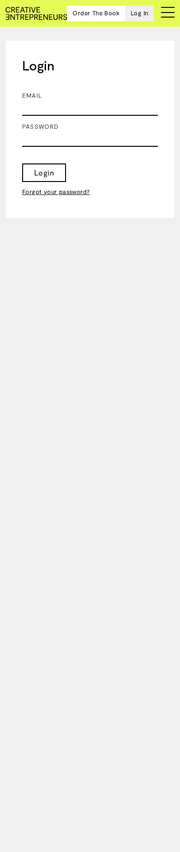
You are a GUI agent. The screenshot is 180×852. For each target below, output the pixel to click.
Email (32, 95)
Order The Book (96, 13)
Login (44, 172)
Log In (139, 13)
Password (40, 126)
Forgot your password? (56, 191)
